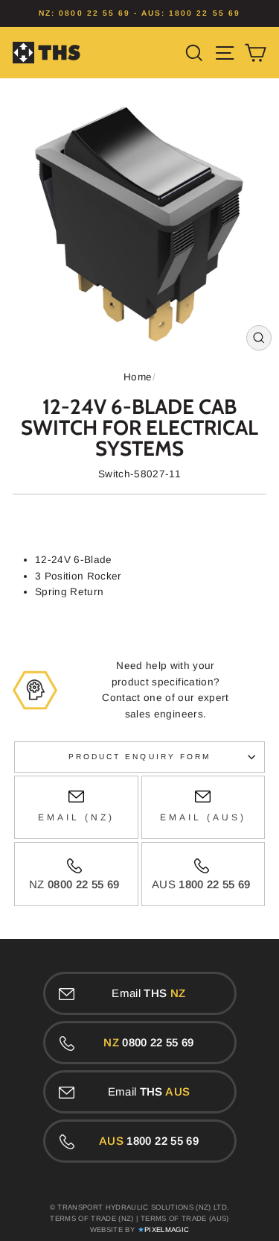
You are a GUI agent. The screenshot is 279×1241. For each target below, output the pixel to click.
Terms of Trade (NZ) (91, 1218)
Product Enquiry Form (139, 757)
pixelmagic (166, 1229)
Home (138, 377)
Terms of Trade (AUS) (185, 1218)
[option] (139, 13)
